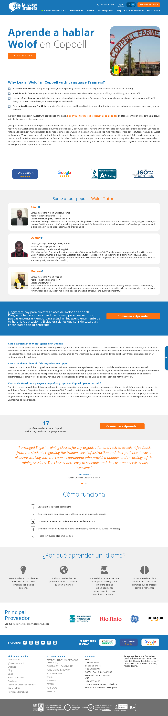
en (129, 5)
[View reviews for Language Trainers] (125, 702)
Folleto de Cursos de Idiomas (21, 679)
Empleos (12, 661)
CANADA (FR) (67, 661)
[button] (82, 478)
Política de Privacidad (18, 686)
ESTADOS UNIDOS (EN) (57, 655)
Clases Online (76, 10)
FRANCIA (51, 686)
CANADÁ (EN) (53, 661)
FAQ (119, 10)
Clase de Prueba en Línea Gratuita (142, 10)
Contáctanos (14, 654)
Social (10, 668)
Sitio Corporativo (16, 672)
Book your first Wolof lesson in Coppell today (92, 115)
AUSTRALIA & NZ (54, 668)
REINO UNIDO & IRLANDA (58, 664)
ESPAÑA (50, 679)
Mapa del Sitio (14, 683)
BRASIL (50, 672)
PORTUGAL (52, 682)
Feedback (12, 676)
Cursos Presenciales (54, 10)
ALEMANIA (51, 675)
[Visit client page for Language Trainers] (100, 702)
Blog (10, 665)
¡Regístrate (15, 312)
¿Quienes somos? (16, 658)
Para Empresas (106, 10)
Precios (90, 10)
